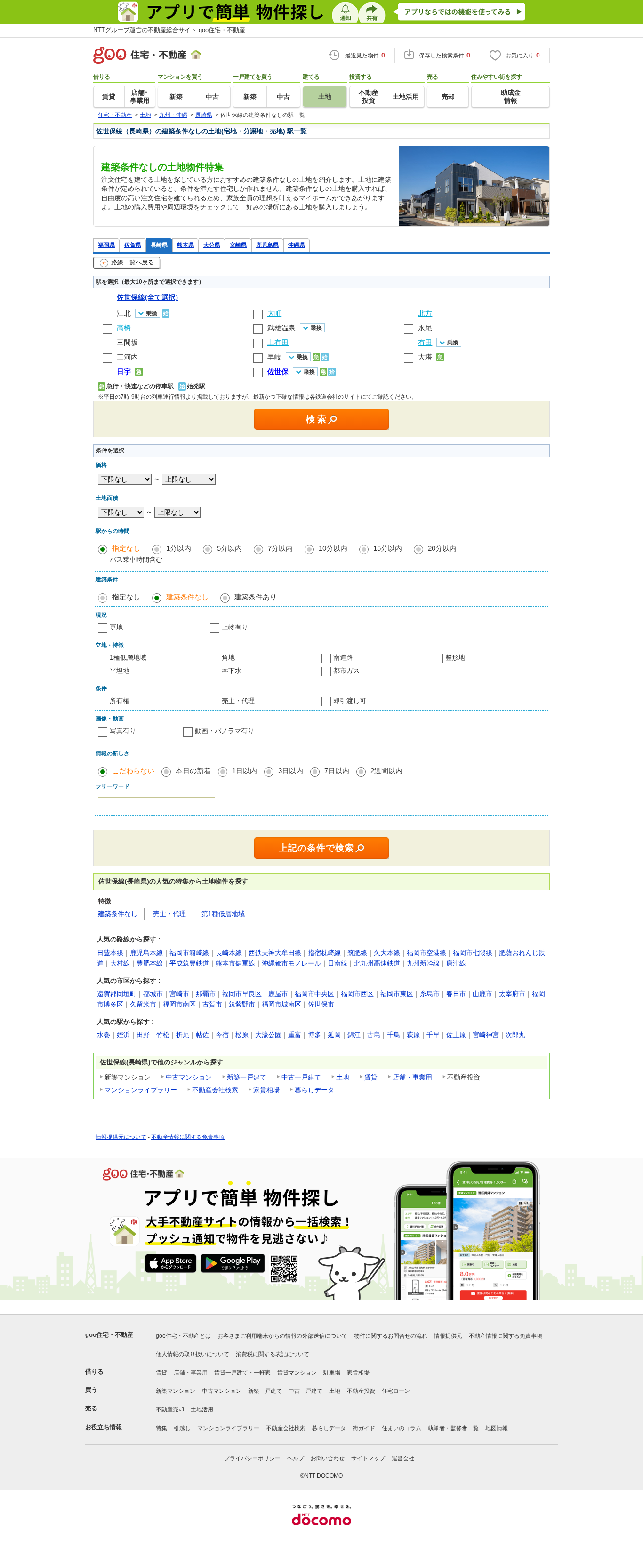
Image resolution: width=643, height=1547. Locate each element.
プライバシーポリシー (252, 1458)
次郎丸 (515, 1035)
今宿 (222, 1035)
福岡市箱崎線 (189, 953)
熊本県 (185, 245)
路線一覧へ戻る (132, 262)
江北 (124, 313)
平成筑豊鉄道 (189, 963)
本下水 (231, 670)
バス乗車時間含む (136, 559)
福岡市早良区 (242, 994)
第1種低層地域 (223, 913)
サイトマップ (368, 1458)
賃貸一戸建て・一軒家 (242, 1372)
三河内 (127, 357)
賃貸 (371, 1077)
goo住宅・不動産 (109, 1334)
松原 (242, 1035)
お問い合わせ (328, 1458)
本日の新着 (193, 771)
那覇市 (206, 994)
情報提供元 (448, 1336)
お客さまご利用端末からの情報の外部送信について (282, 1336)
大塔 (425, 357)
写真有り (123, 731)
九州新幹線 (423, 963)
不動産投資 (361, 1391)
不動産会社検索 (215, 1090)
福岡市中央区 (314, 994)
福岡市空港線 (426, 953)
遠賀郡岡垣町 (117, 994)
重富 (294, 1035)
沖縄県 (296, 245)
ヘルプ (295, 1458)
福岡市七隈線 (472, 953)
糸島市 (430, 994)
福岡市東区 (396, 994)
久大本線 (387, 953)
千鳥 (393, 1035)
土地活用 (202, 1409)
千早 (433, 1035)
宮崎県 (238, 245)
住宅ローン (396, 1391)
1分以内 (178, 548)
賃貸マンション (297, 1372)
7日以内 (336, 771)
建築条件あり (255, 597)
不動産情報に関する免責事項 (188, 1137)
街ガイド (364, 1428)
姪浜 (123, 1035)
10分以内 (333, 548)
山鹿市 (482, 994)
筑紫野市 (242, 1004)
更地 (116, 627)
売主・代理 (238, 700)
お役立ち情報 (103, 1427)
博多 (314, 1035)
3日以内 (290, 771)
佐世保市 (321, 1004)
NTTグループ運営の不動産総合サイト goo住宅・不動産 (169, 29)
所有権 (119, 700)
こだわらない (133, 771)
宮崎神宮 (486, 1035)
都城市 (153, 994)
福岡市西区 (357, 994)
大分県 (211, 245)
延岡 (334, 1035)
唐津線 (456, 963)
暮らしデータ (314, 1090)
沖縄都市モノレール (291, 963)
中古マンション (189, 1077)
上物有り (235, 627)
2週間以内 (386, 771)
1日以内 (244, 771)
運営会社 (403, 1458)
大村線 (120, 963)
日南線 (337, 963)
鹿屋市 (278, 994)
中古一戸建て (301, 1077)
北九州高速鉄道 (377, 963)
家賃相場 (266, 1090)
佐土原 (456, 1035)
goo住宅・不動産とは (183, 1336)
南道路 (343, 657)
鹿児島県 (267, 245)
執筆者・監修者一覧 (453, 1428)
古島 (373, 1035)
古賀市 (212, 1004)
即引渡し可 (349, 700)
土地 (342, 1077)
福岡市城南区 (281, 1004)
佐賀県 (132, 245)
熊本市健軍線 (235, 963)
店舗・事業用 (412, 1077)
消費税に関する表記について (272, 1354)
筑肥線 (357, 953)
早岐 (274, 357)
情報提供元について (121, 1137)
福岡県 (106, 245)
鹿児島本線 (146, 953)
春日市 (456, 994)
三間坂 (127, 342)
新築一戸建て (246, 1077)
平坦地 (119, 670)
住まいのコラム (401, 1428)
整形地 (455, 657)
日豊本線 (110, 953)
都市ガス (346, 670)
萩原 (413, 1035)
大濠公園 (268, 1035)
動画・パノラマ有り (224, 731)
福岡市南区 (179, 1004)
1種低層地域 (128, 657)
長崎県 (159, 245)
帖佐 (202, 1035)
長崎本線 (229, 953)
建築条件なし (187, 597)
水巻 (103, 1035)
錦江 (354, 1035)
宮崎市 (179, 994)
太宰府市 (512, 994)
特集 (161, 1428)
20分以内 (442, 548)
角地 (228, 657)
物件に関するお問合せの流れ (390, 1336)
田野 (143, 1035)
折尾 (182, 1035)
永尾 (425, 328)
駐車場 (331, 1372)
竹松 (162, 1035)
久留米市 (143, 1004)
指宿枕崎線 (324, 953)
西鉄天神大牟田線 (275, 953)
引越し (182, 1428)
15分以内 (387, 548)
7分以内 (280, 548)
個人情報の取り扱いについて (192, 1354)
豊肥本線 (150, 963)
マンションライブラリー (140, 1090)
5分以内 (229, 548)
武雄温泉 (281, 328)
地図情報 (496, 1428)
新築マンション (175, 1391)
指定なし (126, 548)
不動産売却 (170, 1409)
